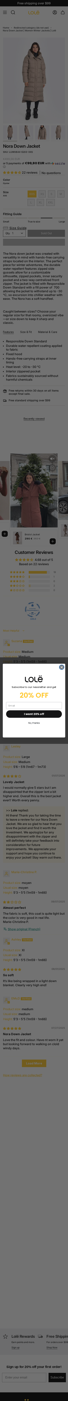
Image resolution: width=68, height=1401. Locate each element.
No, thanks (34, 723)
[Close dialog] (61, 667)
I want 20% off (34, 714)
